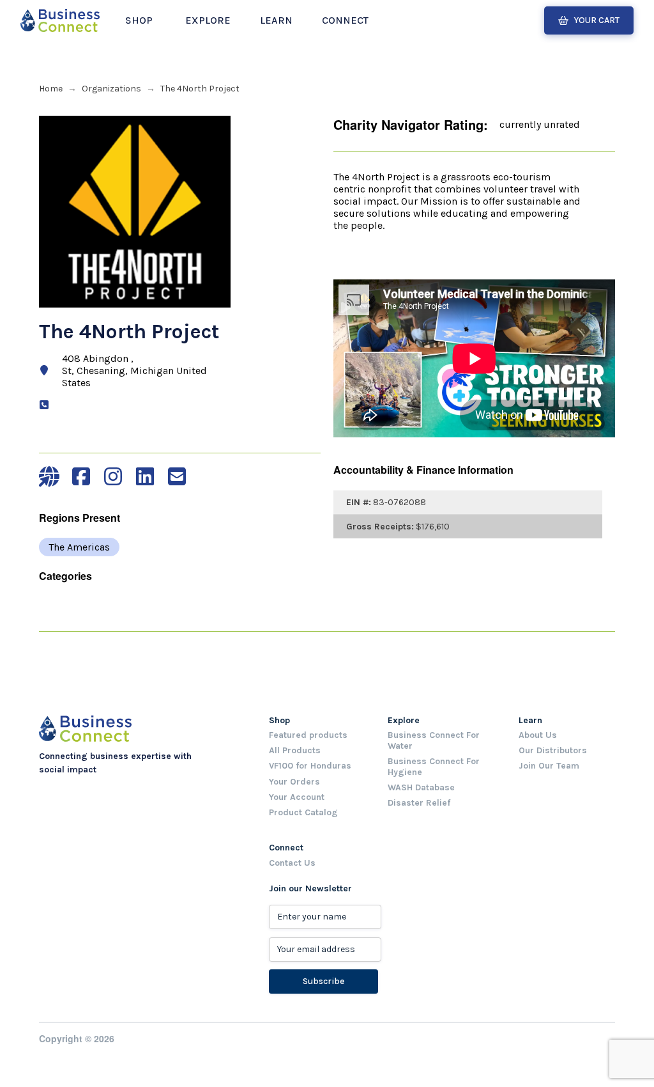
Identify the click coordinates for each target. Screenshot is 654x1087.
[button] (139, 20)
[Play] (346, 307)
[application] (475, 312)
